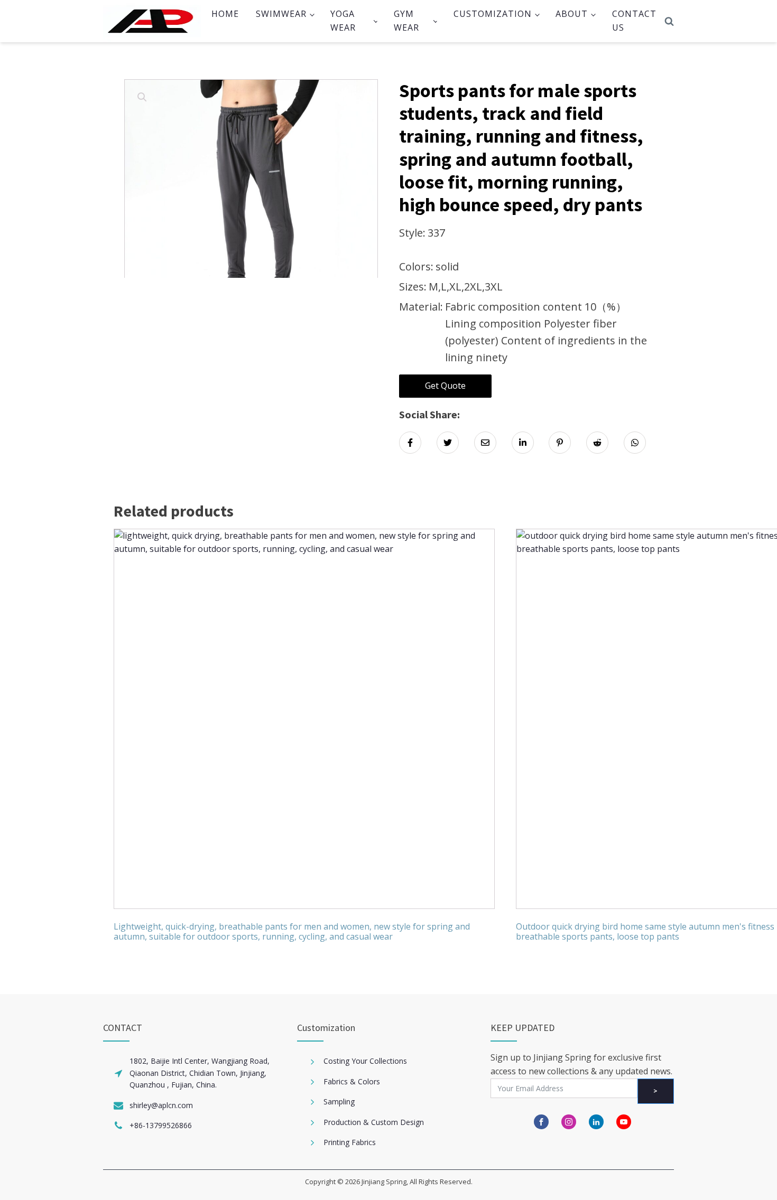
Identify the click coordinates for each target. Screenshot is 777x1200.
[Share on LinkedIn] (523, 443)
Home (225, 14)
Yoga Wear (343, 20)
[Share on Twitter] (448, 443)
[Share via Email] (485, 443)
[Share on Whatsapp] (635, 443)
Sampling (339, 1101)
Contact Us (634, 20)
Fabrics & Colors (351, 1081)
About (572, 14)
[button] (142, 97)
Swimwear (281, 14)
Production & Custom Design (373, 1122)
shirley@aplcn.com (161, 1105)
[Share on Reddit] (597, 443)
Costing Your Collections (365, 1061)
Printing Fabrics (349, 1142)
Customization (493, 14)
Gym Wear (406, 20)
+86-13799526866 (161, 1125)
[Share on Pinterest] (560, 443)
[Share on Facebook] (410, 443)
